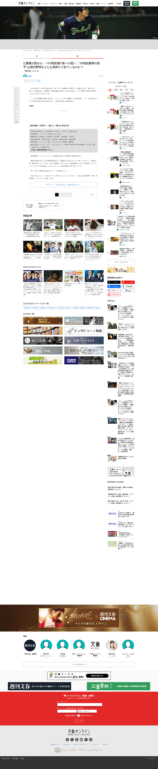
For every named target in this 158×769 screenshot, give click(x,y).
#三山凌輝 (60, 308)
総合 (125, 86)
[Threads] (76, 739)
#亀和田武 (43, 308)
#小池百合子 (51, 308)
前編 (67, 101)
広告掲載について (55, 744)
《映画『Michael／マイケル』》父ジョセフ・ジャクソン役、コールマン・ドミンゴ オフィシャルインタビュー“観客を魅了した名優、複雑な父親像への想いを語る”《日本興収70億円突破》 (53, 289)
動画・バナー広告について (80, 744)
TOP (24, 50)
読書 (98, 3)
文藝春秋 (78, 3)
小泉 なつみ (124, 102)
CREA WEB (15, 758)
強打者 (50, 98)
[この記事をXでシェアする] (17, 91)
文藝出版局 (124, 256)
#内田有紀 (35, 308)
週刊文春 (71, 3)
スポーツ (33, 81)
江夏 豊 (29, 76)
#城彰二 (97, 308)
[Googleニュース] (81, 739)
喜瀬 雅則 (124, 244)
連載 (65, 3)
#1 (37, 56)
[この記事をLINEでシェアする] (17, 108)
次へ (93, 195)
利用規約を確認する (71, 715)
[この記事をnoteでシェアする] (16, 113)
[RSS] (90, 739)
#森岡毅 (76, 308)
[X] (72, 739)
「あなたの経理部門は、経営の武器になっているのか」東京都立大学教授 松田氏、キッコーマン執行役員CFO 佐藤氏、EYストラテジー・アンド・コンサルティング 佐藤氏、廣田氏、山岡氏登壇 (32, 290)
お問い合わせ (66, 744)
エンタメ (29, 50)
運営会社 (105, 744)
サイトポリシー (95, 744)
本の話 (22, 758)
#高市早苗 (27, 308)
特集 (60, 3)
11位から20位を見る (121, 262)
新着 (39, 3)
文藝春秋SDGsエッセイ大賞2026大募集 (72, 285)
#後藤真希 (90, 308)
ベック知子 (124, 197)
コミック (103, 3)
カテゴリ (53, 3)
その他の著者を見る (79, 664)
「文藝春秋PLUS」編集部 (124, 229)
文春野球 (110, 3)
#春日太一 (68, 308)
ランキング (45, 3)
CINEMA (92, 3)
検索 (119, 3)
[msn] (86, 739)
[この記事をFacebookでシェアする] (17, 96)
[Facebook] (67, 739)
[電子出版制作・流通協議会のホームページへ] (57, 750)
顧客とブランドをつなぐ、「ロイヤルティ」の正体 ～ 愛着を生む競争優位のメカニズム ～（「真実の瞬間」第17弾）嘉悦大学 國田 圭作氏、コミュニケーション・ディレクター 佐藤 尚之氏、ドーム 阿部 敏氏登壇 (94, 290)
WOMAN (85, 3)
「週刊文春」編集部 (126, 165)
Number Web (6, 758)
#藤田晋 (82, 308)
